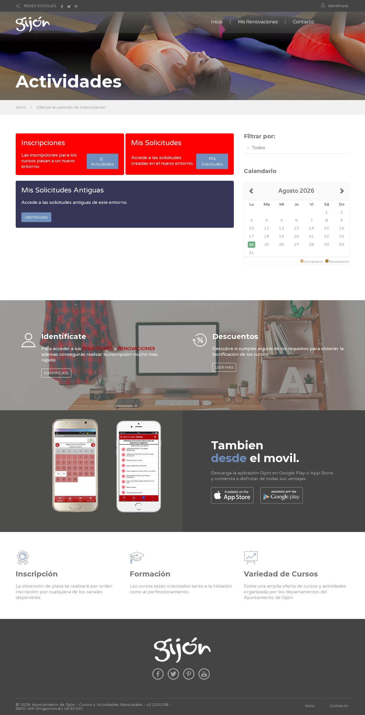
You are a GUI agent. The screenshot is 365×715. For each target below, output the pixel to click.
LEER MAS (224, 367)
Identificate (338, 6)
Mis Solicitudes (156, 143)
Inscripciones (43, 143)
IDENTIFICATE (56, 373)
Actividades (102, 161)
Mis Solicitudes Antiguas (62, 190)
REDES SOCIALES (40, 6)
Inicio (217, 22)
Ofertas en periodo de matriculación (71, 107)
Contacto (303, 22)
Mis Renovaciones (258, 22)
